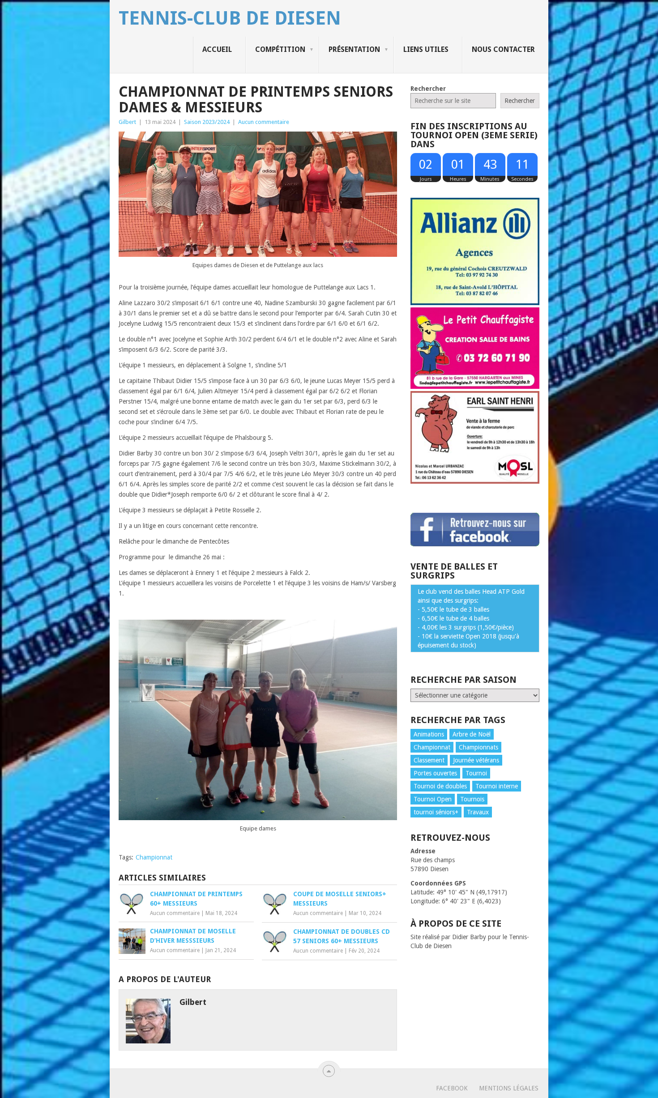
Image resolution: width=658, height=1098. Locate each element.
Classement (429, 760)
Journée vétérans (476, 760)
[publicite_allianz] (474, 302)
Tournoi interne (496, 786)
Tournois (472, 799)
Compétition (280, 49)
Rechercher (428, 88)
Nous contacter (503, 49)
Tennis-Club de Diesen (230, 18)
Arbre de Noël (472, 734)
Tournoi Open (433, 799)
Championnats (478, 747)
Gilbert (127, 122)
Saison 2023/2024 (207, 122)
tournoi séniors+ (436, 812)
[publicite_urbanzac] (474, 481)
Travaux (478, 812)
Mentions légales (508, 1088)
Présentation (354, 49)
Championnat (154, 857)
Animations (429, 734)
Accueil (217, 49)
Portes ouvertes (435, 773)
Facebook (452, 1088)
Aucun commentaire (263, 122)
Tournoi (476, 773)
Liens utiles (426, 49)
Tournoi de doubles (440, 786)
